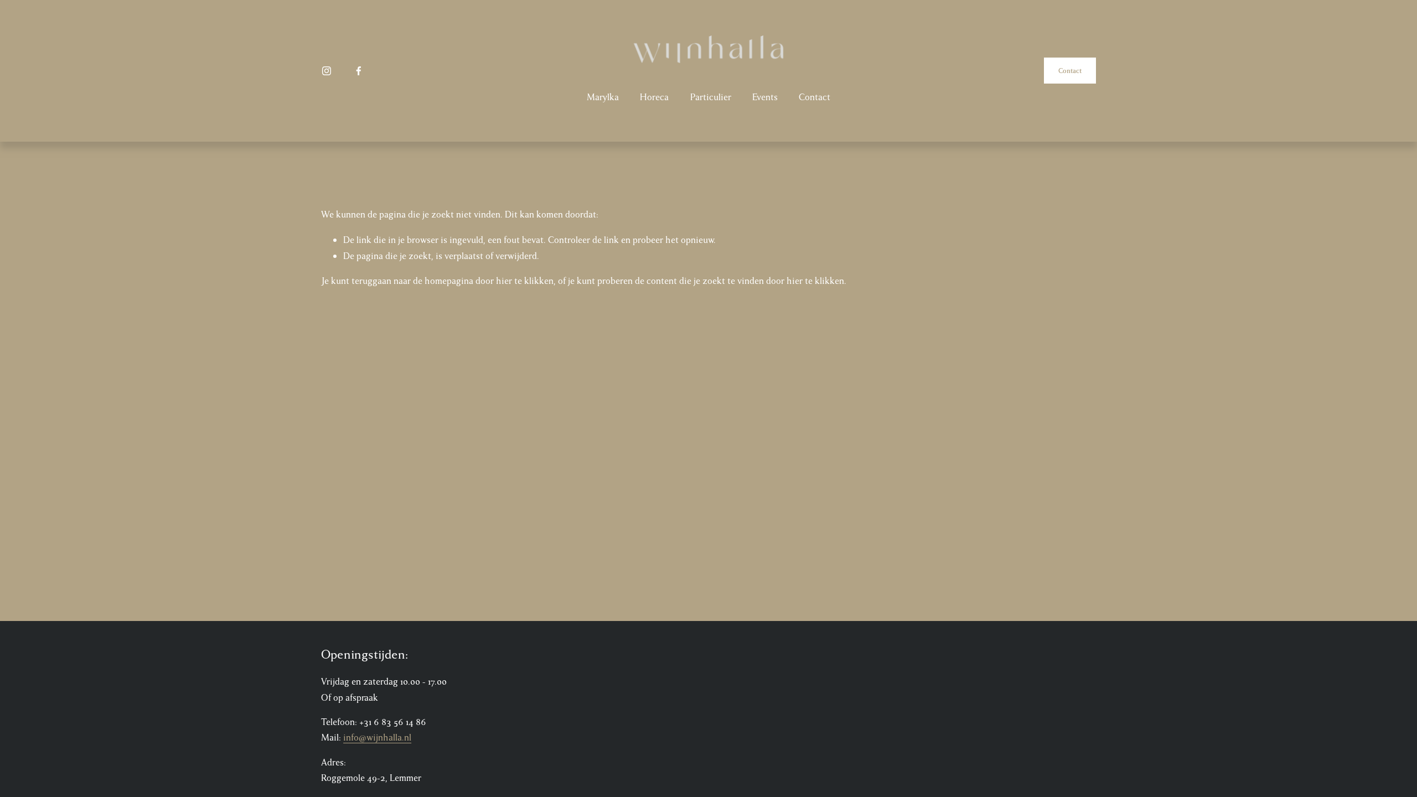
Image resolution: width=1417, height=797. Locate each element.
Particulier (710, 97)
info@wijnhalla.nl (377, 737)
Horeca (654, 97)
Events (765, 97)
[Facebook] (358, 70)
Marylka (603, 97)
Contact (814, 97)
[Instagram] (326, 70)
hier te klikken (525, 281)
